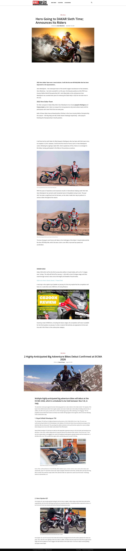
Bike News (53, 2)
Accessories (68, 2)
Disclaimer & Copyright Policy (87, 549)
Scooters (60, 2)
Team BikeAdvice (61, 25)
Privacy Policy (78, 549)
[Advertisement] (63, 10)
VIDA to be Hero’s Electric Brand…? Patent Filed (50, 280)
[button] (91, 2)
